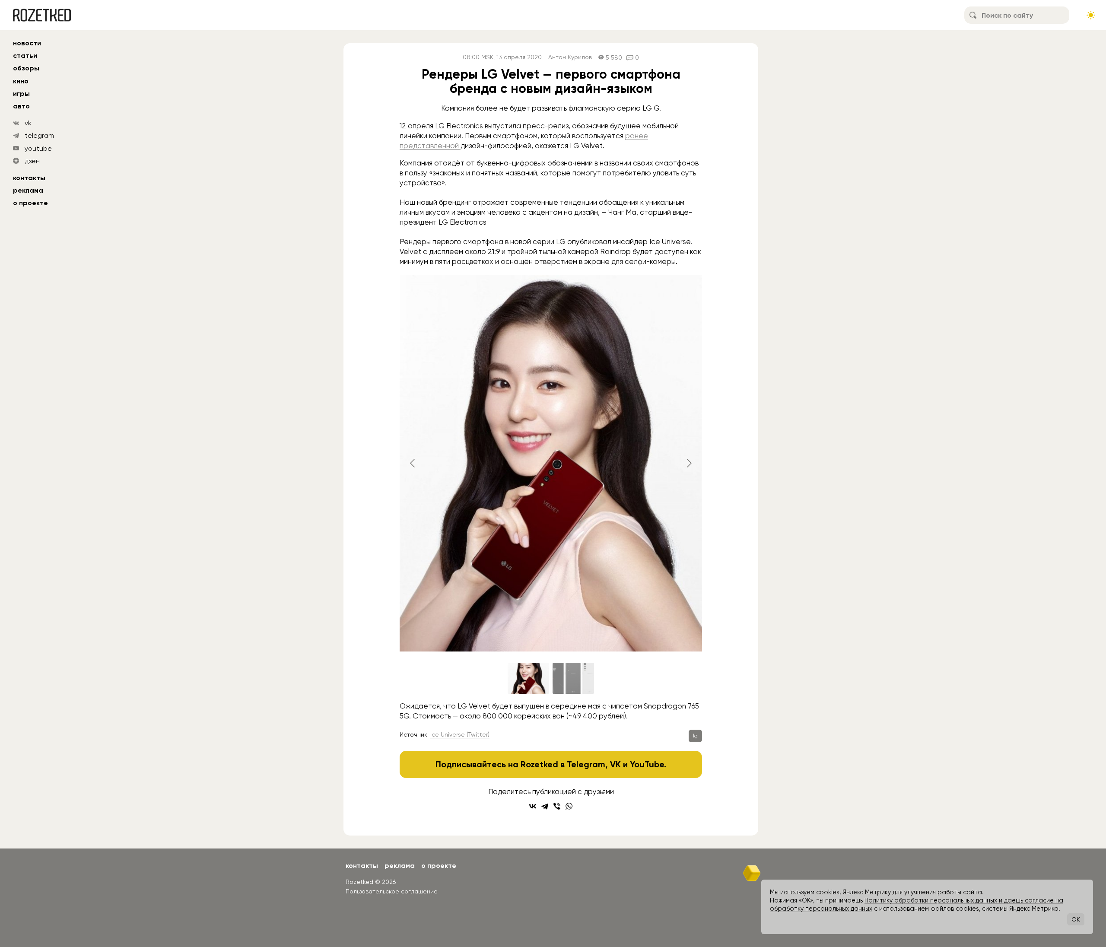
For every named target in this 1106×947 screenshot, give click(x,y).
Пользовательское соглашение (392, 891)
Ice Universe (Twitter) (459, 734)
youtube (38, 148)
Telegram (586, 764)
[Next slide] (689, 463)
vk (28, 123)
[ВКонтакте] (533, 806)
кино (21, 81)
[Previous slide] (413, 463)
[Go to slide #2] (573, 678)
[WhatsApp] (569, 806)
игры (21, 93)
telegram (39, 135)
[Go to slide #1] (528, 678)
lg (695, 736)
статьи (25, 55)
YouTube (647, 764)
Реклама (28, 190)
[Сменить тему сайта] (1091, 15)
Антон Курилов (570, 57)
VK (615, 764)
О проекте (30, 203)
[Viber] (557, 806)
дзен (32, 161)
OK (1075, 919)
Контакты (29, 178)
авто (21, 106)
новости (27, 43)
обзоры (26, 68)
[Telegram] (545, 806)
